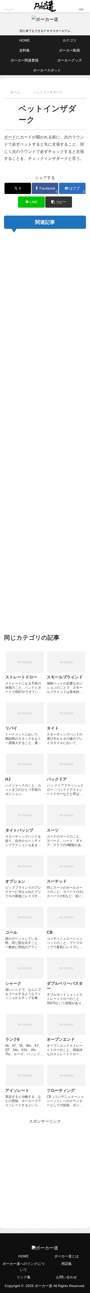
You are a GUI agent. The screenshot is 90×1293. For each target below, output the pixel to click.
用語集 (66, 1264)
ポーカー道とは (66, 1256)
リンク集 (23, 1277)
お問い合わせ (66, 1277)
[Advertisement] (45, 430)
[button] (58, 202)
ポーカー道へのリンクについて (23, 1267)
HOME (23, 1256)
